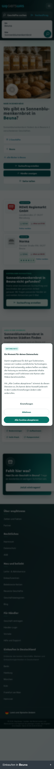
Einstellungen (26, 403)
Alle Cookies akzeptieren (26, 420)
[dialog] (27, 384)
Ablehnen (26, 412)
